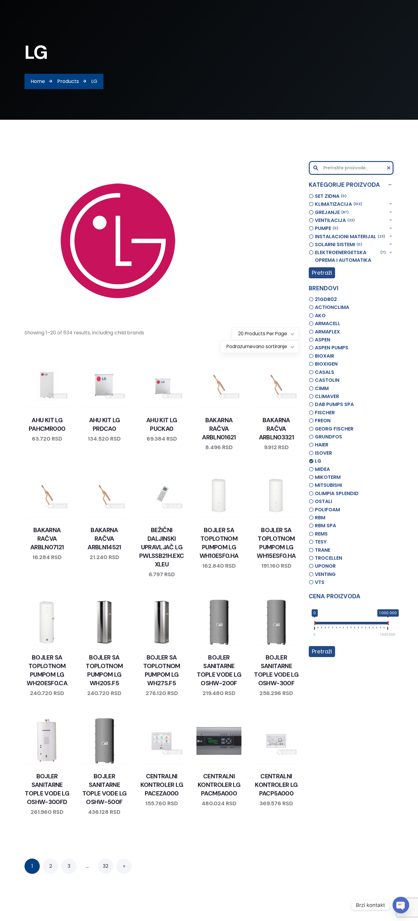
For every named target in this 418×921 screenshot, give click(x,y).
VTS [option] (319, 582)
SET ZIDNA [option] (330, 196)
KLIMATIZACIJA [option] (337, 204)
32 (105, 866)
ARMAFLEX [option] (327, 331)
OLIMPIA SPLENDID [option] (337, 493)
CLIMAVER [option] (327, 396)
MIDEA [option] (322, 469)
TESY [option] (321, 541)
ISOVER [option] (323, 453)
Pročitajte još (236, 516)
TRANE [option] (322, 550)
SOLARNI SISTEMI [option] (337, 244)
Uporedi (29, 406)
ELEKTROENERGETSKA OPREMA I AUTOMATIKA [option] (349, 256)
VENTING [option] (325, 574)
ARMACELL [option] (327, 323)
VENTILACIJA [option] (334, 220)
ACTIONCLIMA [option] (332, 307)
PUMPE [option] (326, 228)
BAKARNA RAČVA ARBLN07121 (47, 538)
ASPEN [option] (322, 339)
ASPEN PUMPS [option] (331, 347)
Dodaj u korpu (64, 406)
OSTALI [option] (323, 501)
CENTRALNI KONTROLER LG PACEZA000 (161, 784)
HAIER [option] (321, 444)
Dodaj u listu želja (41, 406)
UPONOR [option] (325, 566)
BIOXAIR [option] (324, 355)
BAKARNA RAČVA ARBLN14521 (104, 538)
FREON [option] (322, 420)
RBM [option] (320, 517)
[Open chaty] (401, 905)
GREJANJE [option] (331, 212)
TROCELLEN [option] (328, 558)
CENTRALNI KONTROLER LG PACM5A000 (219, 784)
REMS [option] (321, 533)
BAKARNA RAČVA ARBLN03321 (276, 428)
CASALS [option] (324, 372)
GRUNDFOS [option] (328, 436)
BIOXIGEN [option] (326, 363)
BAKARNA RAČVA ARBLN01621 (219, 428)
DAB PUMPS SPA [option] (334, 404)
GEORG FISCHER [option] (334, 428)
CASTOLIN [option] (327, 380)
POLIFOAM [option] (327, 509)
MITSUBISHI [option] (328, 485)
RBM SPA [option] (325, 525)
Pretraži (322, 272)
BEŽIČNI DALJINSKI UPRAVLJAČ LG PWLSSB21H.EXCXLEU (161, 547)
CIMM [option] (322, 388)
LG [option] (318, 460)
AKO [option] (320, 315)
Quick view (53, 406)
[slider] (314, 624)
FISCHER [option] (325, 412)
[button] (351, 185)
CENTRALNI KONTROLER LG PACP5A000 (276, 784)
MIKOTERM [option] (328, 477)
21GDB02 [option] (326, 299)
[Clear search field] (390, 168)
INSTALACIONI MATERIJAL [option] (349, 236)
